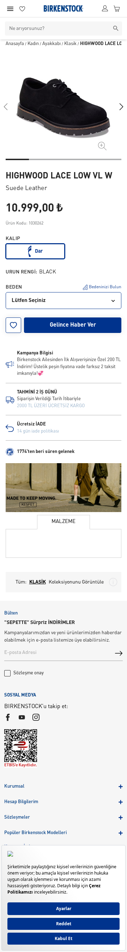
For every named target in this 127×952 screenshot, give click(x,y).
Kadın (33, 44)
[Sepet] (117, 8)
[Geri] (5, 107)
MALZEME (63, 521)
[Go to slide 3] (63, 159)
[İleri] (121, 107)
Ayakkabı (51, 44)
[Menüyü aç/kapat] (10, 9)
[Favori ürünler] (22, 8)
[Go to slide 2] (40, 159)
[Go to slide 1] (17, 159)
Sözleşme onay (28, 673)
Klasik (70, 44)
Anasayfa (15, 44)
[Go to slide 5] (109, 159)
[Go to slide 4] (86, 159)
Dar (39, 251)
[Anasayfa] (63, 8)
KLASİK (37, 582)
